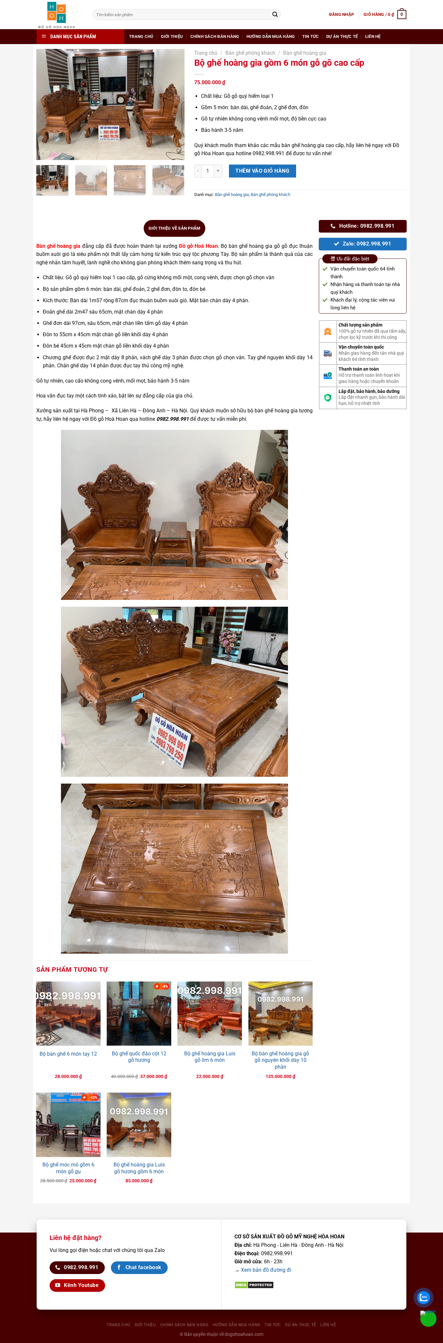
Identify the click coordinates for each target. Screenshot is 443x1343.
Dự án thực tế (342, 36)
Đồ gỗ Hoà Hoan (198, 246)
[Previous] (47, 104)
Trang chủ (141, 36)
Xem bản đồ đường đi (266, 1270)
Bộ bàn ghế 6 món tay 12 (68, 1054)
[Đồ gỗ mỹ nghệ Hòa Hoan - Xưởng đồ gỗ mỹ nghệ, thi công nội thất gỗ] (60, 14)
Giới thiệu (172, 36)
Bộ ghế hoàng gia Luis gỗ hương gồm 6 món (139, 1168)
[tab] (174, 228)
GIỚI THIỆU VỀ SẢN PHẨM (174, 228)
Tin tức (310, 36)
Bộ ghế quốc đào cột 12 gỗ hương (139, 1056)
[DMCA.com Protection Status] (254, 1285)
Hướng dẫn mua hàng (270, 36)
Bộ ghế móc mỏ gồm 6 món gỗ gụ (68, 1168)
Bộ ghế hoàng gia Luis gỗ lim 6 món (209, 1056)
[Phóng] (44, 152)
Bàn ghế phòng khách (250, 53)
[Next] (173, 104)
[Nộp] (275, 14)
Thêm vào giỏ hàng (262, 171)
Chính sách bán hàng (214, 36)
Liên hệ (373, 36)
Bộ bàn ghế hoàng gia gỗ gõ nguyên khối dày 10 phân (280, 1060)
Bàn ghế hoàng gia (304, 53)
